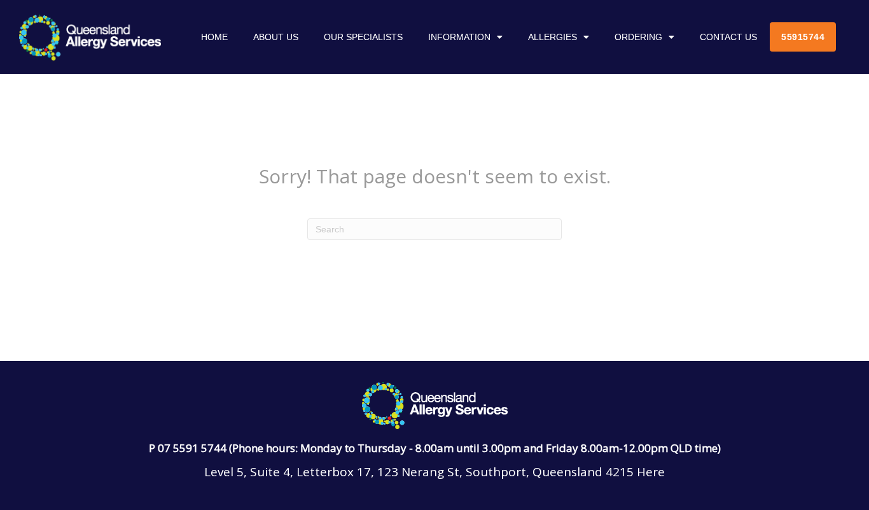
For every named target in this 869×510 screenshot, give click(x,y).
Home (214, 37)
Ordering (638, 37)
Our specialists (363, 37)
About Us (275, 37)
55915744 (802, 37)
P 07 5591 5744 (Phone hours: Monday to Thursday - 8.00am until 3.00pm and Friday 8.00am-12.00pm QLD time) (435, 448)
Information (459, 37)
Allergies (552, 37)
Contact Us (728, 37)
